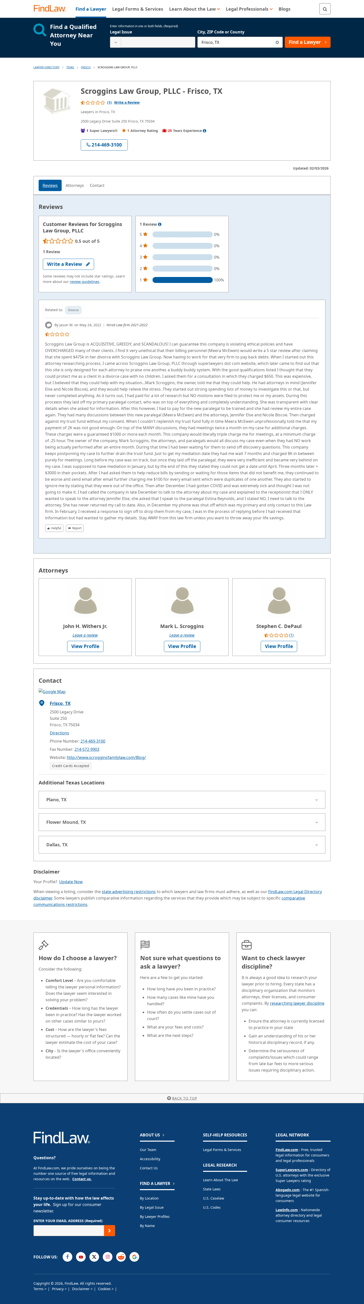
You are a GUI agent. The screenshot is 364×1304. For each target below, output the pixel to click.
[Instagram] (107, 1257)
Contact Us (149, 1168)
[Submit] (109, 1230)
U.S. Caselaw (213, 1198)
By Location (149, 1198)
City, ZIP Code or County (220, 32)
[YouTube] (81, 1257)
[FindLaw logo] (52, 9)
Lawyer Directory (46, 67)
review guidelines (84, 281)
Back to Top (184, 1098)
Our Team (148, 1149)
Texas (70, 67)
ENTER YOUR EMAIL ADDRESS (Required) (68, 1220)
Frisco (86, 67)
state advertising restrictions (129, 891)
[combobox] (152, 42)
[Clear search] (277, 42)
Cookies (105, 1288)
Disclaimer (81, 1288)
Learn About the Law (220, 1180)
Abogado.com (288, 1189)
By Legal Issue (152, 1207)
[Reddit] (121, 1257)
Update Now (71, 881)
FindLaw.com (287, 1149)
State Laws (212, 1189)
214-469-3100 (92, 741)
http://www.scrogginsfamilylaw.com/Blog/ (106, 757)
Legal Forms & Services (222, 1149)
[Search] (325, 8)
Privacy (58, 1288)
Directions (59, 733)
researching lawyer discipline (297, 1003)
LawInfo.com (287, 1209)
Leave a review (85, 635)
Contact (97, 185)
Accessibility (150, 1158)
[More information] (159, 224)
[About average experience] (204, 130)
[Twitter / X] (94, 1257)
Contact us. (82, 1179)
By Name (147, 1225)
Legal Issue (121, 32)
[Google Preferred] (134, 1257)
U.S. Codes (212, 1207)
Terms (39, 1288)
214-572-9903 (87, 749)
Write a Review (127, 102)
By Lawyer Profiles (155, 1216)
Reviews (50, 185)
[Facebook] (67, 1257)
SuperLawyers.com (292, 1169)
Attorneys (75, 185)
